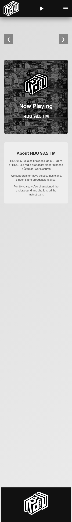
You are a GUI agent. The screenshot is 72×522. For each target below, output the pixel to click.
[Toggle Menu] (65, 9)
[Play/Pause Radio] (41, 8)
